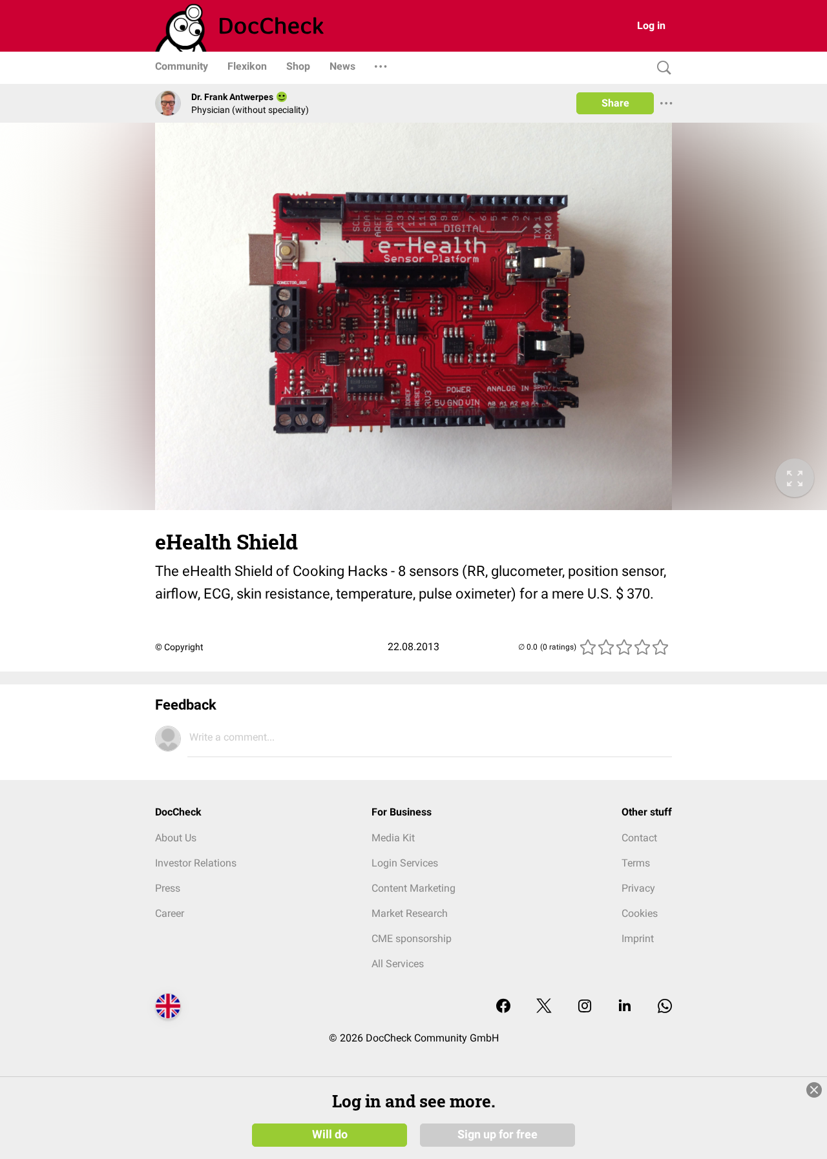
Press (167, 888)
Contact (639, 838)
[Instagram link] (585, 1007)
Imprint (638, 938)
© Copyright (179, 647)
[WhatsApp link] (665, 1007)
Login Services (405, 863)
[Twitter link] (544, 1007)
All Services (398, 964)
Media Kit (393, 838)
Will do (330, 1134)
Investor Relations (195, 863)
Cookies (640, 913)
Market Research (410, 913)
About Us (175, 838)
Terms (636, 863)
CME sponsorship (412, 938)
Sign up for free (497, 1134)
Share (615, 103)
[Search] (661, 68)
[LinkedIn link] (625, 1007)
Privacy (638, 888)
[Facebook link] (503, 1007)
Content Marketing (413, 888)
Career (169, 913)
